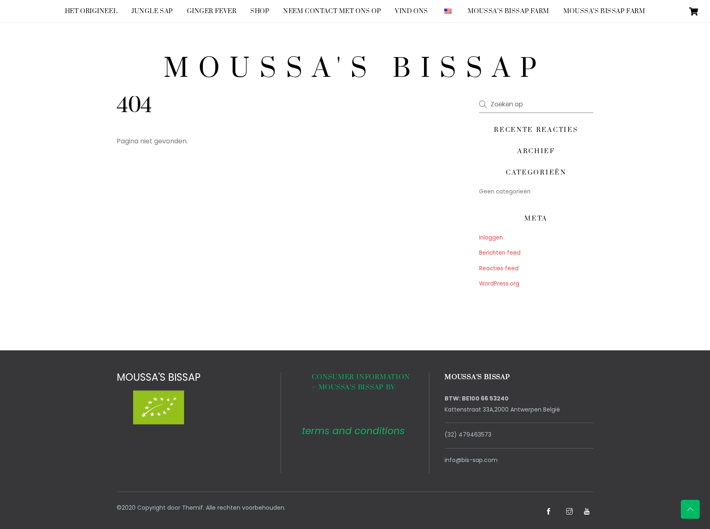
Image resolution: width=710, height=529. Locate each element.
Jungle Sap (152, 11)
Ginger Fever (212, 11)
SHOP (259, 11)
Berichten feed (500, 253)
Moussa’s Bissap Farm (509, 11)
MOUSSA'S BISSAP (159, 377)
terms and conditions (353, 430)
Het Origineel (91, 11)
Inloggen (491, 238)
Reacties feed (499, 268)
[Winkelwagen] (693, 11)
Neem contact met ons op (332, 11)
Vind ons (411, 11)
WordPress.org (499, 284)
